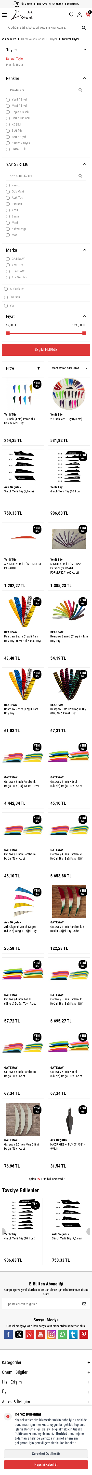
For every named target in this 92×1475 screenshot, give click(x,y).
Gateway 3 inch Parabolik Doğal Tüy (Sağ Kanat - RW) (21, 784)
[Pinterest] (83, 1334)
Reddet (61, 1434)
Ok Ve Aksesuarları (33, 39)
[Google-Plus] (30, 1334)
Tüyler (53, 39)
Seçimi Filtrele (46, 350)
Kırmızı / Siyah (20, 143)
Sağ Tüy (16, 130)
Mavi (14, 222)
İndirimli (14, 297)
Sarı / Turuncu (20, 118)
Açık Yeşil (17, 197)
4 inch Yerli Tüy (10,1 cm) (65, 491)
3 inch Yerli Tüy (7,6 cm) (19, 491)
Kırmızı (15, 185)
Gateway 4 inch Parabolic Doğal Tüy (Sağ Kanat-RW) (66, 856)
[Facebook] (8, 1334)
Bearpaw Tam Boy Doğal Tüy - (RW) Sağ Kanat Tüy (68, 711)
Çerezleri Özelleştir (46, 1454)
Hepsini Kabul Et (46, 1464)
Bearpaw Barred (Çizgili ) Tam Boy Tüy (69, 638)
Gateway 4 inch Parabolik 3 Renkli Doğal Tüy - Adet (67, 929)
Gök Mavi (17, 191)
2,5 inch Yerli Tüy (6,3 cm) (66, 419)
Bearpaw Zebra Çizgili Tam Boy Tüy (21, 711)
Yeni (12, 305)
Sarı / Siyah (18, 137)
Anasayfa (10, 39)
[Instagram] (51, 1334)
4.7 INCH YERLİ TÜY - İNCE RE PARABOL (23, 566)
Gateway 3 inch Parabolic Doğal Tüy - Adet (20, 856)
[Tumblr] (73, 1334)
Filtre (10, 368)
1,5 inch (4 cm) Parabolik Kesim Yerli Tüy (19, 421)
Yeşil (14, 210)
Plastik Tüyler (14, 65)
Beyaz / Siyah (20, 112)
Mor (14, 235)
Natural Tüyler (15, 58)
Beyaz (15, 216)
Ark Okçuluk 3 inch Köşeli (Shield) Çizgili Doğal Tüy (20, 929)
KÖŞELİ (16, 124)
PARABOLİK (18, 149)
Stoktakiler (16, 289)
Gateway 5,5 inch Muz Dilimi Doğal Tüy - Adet (21, 1146)
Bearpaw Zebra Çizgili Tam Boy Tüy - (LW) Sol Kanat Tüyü (22, 638)
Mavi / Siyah (19, 105)
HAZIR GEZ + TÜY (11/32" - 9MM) (67, 1146)
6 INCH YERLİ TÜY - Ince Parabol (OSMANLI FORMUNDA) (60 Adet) (65, 568)
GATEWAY (18, 259)
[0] (88, 15)
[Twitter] (19, 1334)
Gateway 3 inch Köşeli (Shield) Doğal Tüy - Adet (66, 784)
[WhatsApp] (62, 1334)
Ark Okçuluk (19, 277)
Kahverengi (18, 229)
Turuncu (16, 204)
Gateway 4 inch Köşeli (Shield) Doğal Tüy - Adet (20, 1001)
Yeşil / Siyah (19, 99)
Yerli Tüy (17, 265)
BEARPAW (18, 271)
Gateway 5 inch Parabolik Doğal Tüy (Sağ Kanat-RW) (66, 1001)
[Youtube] (40, 1334)
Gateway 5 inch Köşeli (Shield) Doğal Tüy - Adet (66, 1074)
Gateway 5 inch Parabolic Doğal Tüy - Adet (20, 1074)
